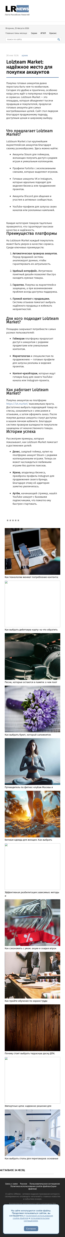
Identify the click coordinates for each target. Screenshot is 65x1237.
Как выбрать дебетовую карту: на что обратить (31, 630)
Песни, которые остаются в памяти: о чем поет (31, 682)
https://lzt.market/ (17, 404)
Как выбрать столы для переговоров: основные (31, 1159)
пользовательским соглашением (37, 1219)
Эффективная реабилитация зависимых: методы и (32, 894)
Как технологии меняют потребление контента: (31, 577)
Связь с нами (11, 1184)
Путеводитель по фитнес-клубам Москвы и (29, 787)
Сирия (34, 33)
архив (25, 55)
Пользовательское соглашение (45, 1184)
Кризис (52, 33)
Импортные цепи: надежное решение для (28, 1106)
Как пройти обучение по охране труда (26, 1001)
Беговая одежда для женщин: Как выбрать (28, 840)
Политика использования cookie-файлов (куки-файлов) (33, 1188)
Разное (23, 1184)
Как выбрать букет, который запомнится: (28, 735)
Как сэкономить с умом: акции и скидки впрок (30, 948)
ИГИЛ (43, 33)
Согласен (31, 1228)
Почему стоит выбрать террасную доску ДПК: (30, 1053)
